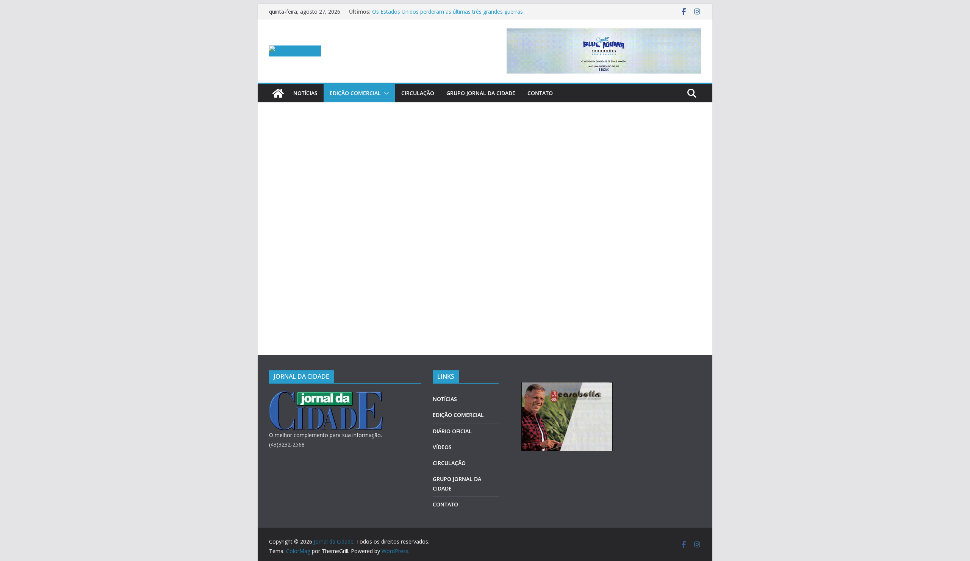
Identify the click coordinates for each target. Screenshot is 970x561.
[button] (385, 93)
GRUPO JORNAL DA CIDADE (480, 93)
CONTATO (540, 93)
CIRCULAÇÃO (417, 93)
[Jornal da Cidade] (278, 93)
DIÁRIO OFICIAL (452, 431)
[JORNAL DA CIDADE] (326, 396)
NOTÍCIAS (305, 93)
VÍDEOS (442, 447)
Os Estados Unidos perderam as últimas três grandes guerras (447, 11)
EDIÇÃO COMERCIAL (355, 93)
